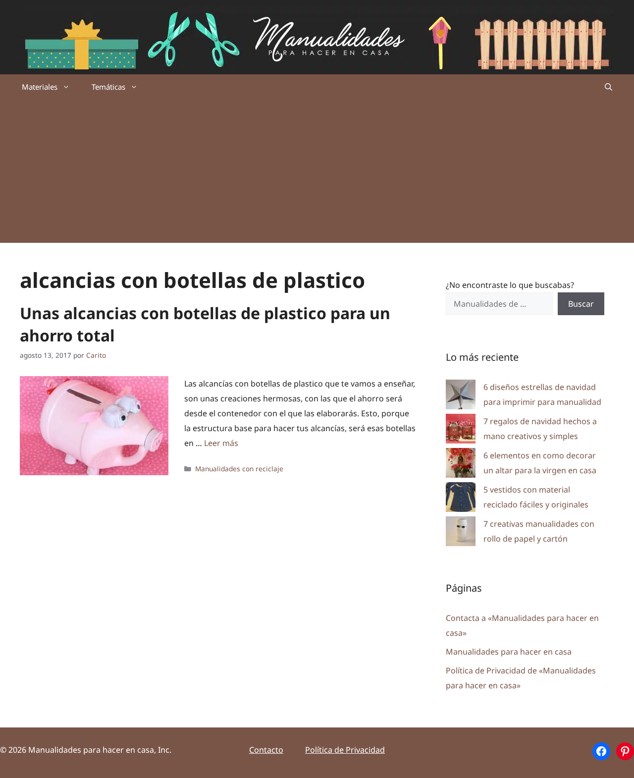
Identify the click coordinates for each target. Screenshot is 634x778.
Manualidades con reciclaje (239, 468)
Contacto (266, 749)
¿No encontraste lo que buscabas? (510, 284)
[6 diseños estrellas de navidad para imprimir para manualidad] (461, 397)
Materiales (39, 87)
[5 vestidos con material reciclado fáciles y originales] (461, 499)
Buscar (581, 303)
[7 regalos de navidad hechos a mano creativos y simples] (461, 431)
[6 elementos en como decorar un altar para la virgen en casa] (461, 465)
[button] (608, 86)
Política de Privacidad (345, 749)
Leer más (221, 443)
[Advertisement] (317, 173)
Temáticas (108, 87)
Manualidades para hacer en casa (509, 651)
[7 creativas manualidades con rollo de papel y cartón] (461, 533)
